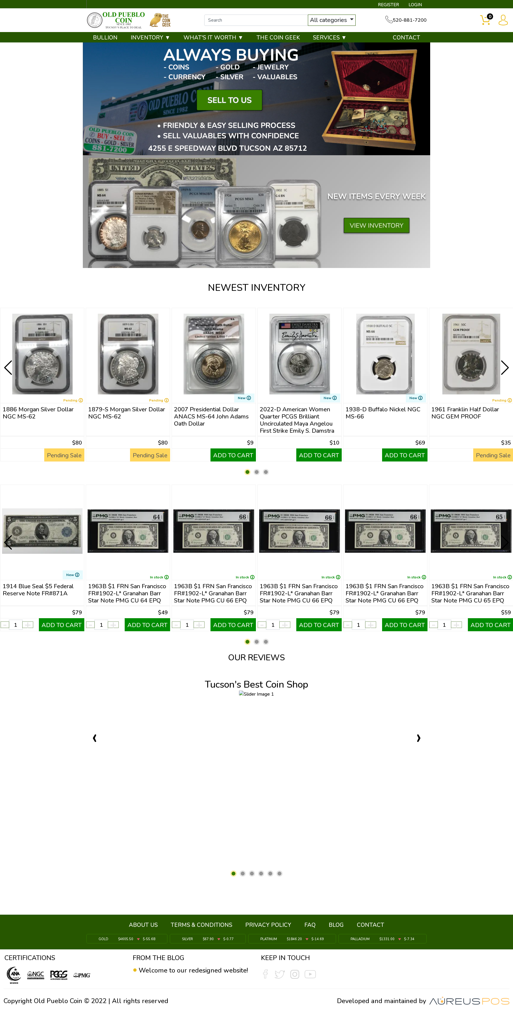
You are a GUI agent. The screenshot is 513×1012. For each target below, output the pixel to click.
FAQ (310, 925)
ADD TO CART (233, 455)
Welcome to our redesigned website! (193, 970)
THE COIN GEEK (278, 38)
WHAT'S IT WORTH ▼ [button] (213, 38)
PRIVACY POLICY (268, 925)
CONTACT (406, 38)
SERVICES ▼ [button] (330, 38)
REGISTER (388, 5)
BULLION (105, 38)
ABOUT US (143, 925)
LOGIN (415, 5)
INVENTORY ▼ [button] (150, 38)
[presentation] (8, 363)
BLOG (336, 925)
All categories (329, 20)
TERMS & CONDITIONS (201, 925)
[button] (247, 472)
